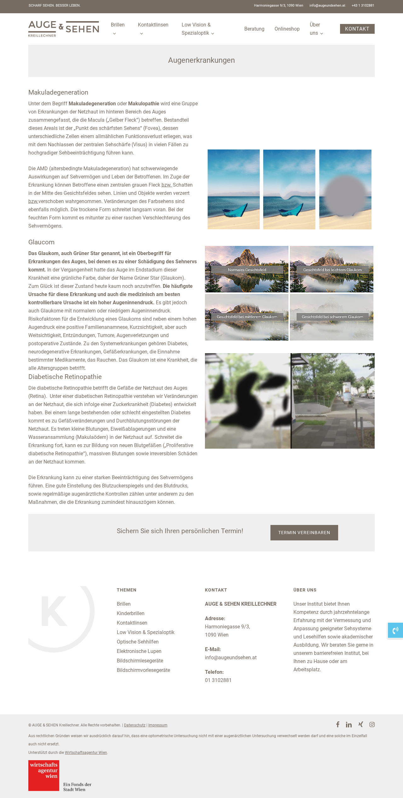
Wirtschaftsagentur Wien (86, 752)
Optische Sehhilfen (138, 642)
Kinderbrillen (131, 613)
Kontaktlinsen (132, 623)
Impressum (157, 725)
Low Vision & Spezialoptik (145, 632)
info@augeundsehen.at (231, 658)
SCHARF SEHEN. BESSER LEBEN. (55, 5)
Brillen (124, 604)
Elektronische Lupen (139, 651)
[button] (304, 532)
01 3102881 (218, 680)
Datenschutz (134, 725)
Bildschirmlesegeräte (140, 661)
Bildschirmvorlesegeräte (143, 670)
